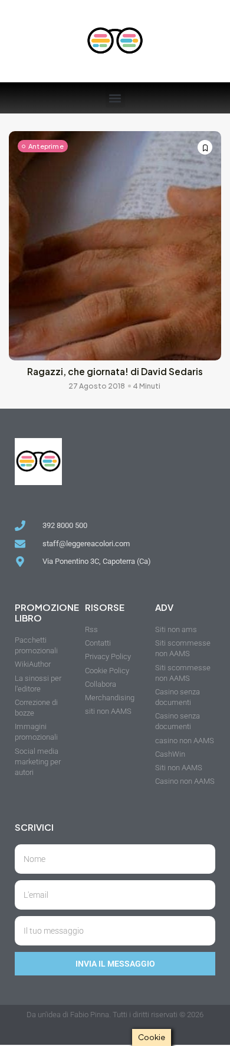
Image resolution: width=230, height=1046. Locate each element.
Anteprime (46, 146)
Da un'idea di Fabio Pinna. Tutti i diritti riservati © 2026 (115, 1014)
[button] (115, 98)
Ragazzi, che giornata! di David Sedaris (115, 371)
